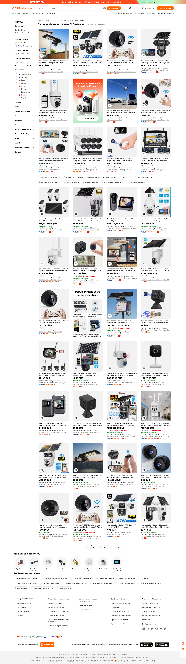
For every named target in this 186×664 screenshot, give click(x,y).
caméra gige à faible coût (145, 177)
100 (117, 547)
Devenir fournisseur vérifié (151, 615)
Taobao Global (102, 654)
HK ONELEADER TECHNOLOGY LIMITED (52, 432)
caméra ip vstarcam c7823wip (50, 182)
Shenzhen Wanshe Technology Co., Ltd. (86, 384)
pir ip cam (145, 578)
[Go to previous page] (87, 547)
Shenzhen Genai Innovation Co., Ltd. (51, 170)
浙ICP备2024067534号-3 (148, 661)
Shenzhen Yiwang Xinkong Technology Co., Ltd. (54, 120)
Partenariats (146, 620)
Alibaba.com (133, 644)
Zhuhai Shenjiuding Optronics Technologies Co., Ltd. (122, 278)
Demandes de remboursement (121, 615)
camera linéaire (22, 588)
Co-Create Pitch (22, 607)
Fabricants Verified (85, 606)
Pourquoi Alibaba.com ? (24, 603)
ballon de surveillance (72, 182)
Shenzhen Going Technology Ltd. (118, 334)
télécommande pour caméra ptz (43, 588)
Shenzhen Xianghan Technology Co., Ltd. (154, 170)
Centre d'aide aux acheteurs (120, 603)
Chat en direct (115, 607)
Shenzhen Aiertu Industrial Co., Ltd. (50, 332)
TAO (109, 654)
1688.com (71, 654)
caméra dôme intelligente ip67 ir (83, 578)
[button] (104, 8)
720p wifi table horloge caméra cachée (55, 578)
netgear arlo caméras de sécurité (27, 578)
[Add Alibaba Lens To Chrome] (47, 644)
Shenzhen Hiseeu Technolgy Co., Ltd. (85, 170)
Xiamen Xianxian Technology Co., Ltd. (51, 72)
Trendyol (116, 654)
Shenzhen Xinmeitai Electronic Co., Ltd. (154, 230)
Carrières (20, 615)
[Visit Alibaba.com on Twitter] (152, 628)
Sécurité (48, 20)
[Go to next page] (122, 547)
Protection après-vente (56, 615)
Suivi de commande (148, 611)
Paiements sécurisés (55, 603)
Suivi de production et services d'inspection (58, 620)
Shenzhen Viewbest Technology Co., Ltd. (86, 432)
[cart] (137, 8)
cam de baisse (126, 177)
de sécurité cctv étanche (128, 578)
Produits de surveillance (63, 20)
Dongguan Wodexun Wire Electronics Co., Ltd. (122, 72)
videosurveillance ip (65, 588)
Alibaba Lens (26, 644)
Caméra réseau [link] (79, 20)
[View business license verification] (112, 661)
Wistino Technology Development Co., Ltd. (121, 436)
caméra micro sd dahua (107, 578)
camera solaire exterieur (127, 583)
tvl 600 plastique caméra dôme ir (27, 583)
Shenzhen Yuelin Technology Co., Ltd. (119, 170)
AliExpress (62, 654)
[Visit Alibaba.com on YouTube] (161, 628)
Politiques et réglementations (58, 626)
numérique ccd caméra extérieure (103, 583)
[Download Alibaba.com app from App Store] (146, 644)
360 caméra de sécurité (140, 182)
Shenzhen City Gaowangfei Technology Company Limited (156, 120)
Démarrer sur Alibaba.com (151, 607)
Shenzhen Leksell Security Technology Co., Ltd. (122, 383)
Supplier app (84, 644)
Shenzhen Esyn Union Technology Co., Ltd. (155, 280)
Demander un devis (85, 610)
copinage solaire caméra (51, 583)
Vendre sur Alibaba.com (150, 603)
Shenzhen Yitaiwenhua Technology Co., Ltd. (155, 436)
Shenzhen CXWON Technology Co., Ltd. (86, 230)
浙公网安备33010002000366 (128, 661)
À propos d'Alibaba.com (25, 599)
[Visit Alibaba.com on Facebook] (143, 628)
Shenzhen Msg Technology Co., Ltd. (84, 282)
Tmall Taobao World (82, 654)
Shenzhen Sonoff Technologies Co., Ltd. (154, 384)
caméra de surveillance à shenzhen (75, 583)
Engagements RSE (23, 611)
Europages (124, 654)
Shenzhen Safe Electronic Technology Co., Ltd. (54, 383)
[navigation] (24, 284)
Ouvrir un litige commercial (120, 611)
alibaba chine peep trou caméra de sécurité (102, 177)
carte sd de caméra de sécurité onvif (115, 182)
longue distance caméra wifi (74, 177)
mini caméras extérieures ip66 (50, 177)
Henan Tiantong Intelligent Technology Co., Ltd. (156, 330)
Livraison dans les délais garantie (59, 611)
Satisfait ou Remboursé (56, 607)
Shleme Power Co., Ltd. (114, 120)
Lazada (93, 654)
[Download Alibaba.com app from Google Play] (162, 644)
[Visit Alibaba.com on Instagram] (156, 628)
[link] (183, 643)
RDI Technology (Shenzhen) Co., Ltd (50, 230)
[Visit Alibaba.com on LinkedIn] (148, 628)
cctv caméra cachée (91, 182)
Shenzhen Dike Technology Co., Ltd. (50, 280)
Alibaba (40, 20)
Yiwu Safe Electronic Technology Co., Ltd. (154, 70)
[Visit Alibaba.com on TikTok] (165, 628)
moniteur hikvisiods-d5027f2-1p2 (151, 583)
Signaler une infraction (118, 624)
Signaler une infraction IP (119, 620)
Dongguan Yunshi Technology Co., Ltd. (85, 72)
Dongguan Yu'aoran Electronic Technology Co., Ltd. (122, 228)
